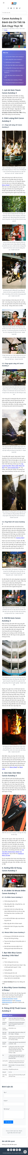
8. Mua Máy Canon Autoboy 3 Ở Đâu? (13, 80)
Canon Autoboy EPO (12, 467)
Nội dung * (7, 1109)
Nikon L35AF (15, 465)
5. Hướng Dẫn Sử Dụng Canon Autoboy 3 (14, 68)
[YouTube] (11, 8)
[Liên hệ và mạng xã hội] (25, 1152)
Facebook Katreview (7, 998)
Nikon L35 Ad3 (6, 855)
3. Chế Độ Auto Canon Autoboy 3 (12, 62)
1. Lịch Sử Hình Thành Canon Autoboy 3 (14, 56)
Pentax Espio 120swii (13, 852)
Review (5, 30)
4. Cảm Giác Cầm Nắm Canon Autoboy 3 (14, 65)
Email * (6, 1100)
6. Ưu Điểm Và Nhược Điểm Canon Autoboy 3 (12, 71)
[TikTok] (20, 8)
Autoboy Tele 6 (20, 538)
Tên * (5, 1092)
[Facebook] (8, 8)
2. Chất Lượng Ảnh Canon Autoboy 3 (13, 59)
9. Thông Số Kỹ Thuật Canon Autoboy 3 (13, 82)
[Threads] (17, 8)
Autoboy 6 (21, 853)
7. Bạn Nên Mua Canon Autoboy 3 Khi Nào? (13, 76)
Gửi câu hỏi (8, 1122)
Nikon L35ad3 (5, 185)
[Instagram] (14, 8)
